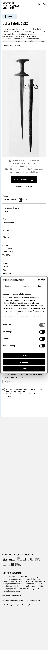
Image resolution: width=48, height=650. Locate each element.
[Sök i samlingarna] (44, 4)
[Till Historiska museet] (24, 559)
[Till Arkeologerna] (4, 559)
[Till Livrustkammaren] (30, 559)
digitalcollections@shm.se (25, 605)
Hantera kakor (16, 596)
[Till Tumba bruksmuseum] (6, 564)
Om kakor (6, 596)
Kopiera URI (9, 382)
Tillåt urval (24, 362)
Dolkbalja (5, 212)
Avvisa (24, 369)
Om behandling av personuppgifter (15, 600)
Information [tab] (24, 286)
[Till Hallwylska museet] (19, 559)
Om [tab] (39, 286)
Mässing (5, 237)
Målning (5, 270)
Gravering (6, 267)
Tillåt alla (24, 355)
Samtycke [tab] (9, 286)
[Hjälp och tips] (39, 4)
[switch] (42, 332)
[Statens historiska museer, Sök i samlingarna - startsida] (10, 5)
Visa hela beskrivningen (11, 45)
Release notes (34, 600)
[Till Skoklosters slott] (37, 559)
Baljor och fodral (8, 223)
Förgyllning (6, 273)
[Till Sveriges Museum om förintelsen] (16, 564)
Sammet (5, 234)
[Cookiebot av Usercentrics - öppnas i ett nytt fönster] (35, 279)
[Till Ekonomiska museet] (12, 559)
